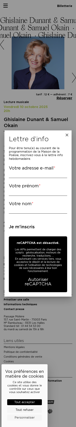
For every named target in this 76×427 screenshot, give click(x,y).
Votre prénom (24, 185)
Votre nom (20, 203)
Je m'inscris (22, 226)
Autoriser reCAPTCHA (38, 282)
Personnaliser (25, 417)
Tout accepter (24, 402)
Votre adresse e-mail (31, 168)
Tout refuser (24, 410)
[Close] (67, 135)
